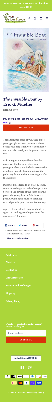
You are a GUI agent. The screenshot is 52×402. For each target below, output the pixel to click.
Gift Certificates (14, 277)
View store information (17, 238)
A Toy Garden (21, 392)
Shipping (10, 293)
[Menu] (47, 18)
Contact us (11, 270)
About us (10, 262)
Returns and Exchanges (18, 285)
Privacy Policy (13, 301)
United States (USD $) (25, 358)
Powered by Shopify (35, 392)
